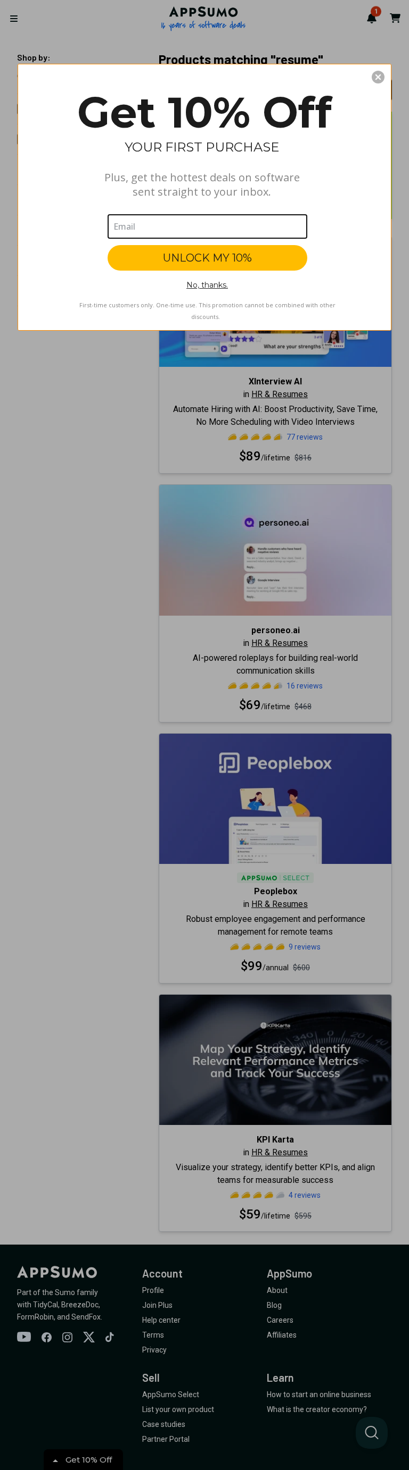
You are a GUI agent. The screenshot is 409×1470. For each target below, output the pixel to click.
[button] (378, 77)
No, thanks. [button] (207, 285)
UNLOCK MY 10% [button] (207, 257)
